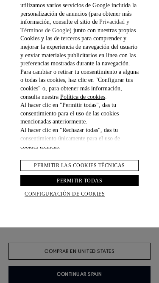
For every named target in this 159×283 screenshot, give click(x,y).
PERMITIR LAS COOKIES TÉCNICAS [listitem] (79, 165)
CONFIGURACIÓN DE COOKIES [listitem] (65, 194)
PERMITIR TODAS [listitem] (79, 181)
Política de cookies (82, 97)
